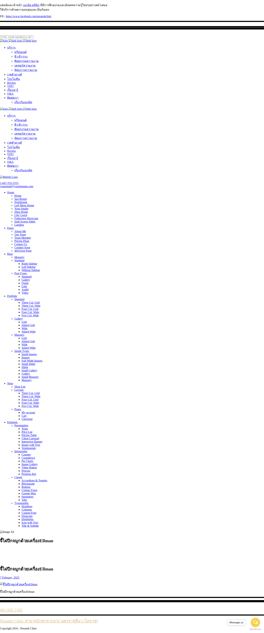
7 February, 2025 (9, 577)
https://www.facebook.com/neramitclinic (29, 16)
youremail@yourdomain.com (16, 186)
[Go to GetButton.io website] (255, 629)
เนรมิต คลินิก (31, 5)
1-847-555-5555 (9, 183)
